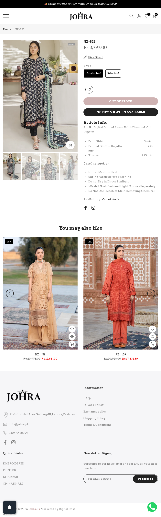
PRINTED (9, 470)
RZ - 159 (120, 354)
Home (7, 29)
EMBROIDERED (13, 463)
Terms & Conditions (97, 424)
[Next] (151, 293)
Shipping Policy (94, 418)
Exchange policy (95, 411)
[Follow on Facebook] (85, 208)
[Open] (9, 507)
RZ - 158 (40, 354)
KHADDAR (10, 476)
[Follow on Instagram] (93, 208)
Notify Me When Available (121, 112)
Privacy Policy (93, 404)
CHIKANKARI (13, 483)
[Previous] (10, 293)
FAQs (87, 398)
